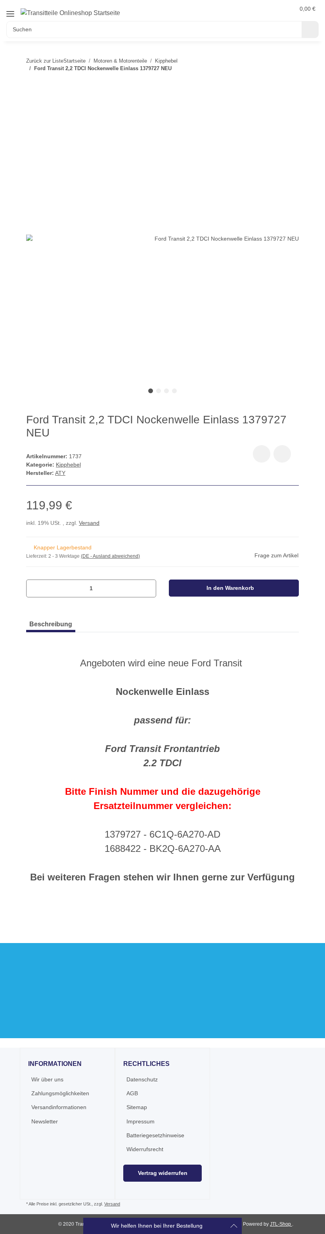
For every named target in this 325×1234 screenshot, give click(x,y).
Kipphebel (68, 464)
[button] (269, 9)
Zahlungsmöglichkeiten (60, 1093)
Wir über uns (47, 1079)
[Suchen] (310, 29)
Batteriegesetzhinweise (155, 1135)
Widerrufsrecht (144, 1149)
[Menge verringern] (35, 588)
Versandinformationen (58, 1107)
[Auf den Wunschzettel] (282, 454)
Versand (89, 523)
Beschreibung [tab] (50, 624)
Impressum (140, 1121)
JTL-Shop (281, 1224)
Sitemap (136, 1107)
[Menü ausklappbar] (10, 14)
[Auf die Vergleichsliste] (261, 454)
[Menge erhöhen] (147, 588)
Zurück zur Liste (44, 61)
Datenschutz (142, 1079)
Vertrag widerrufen (162, 1173)
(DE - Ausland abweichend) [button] (110, 556)
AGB (132, 1093)
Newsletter (44, 1121)
